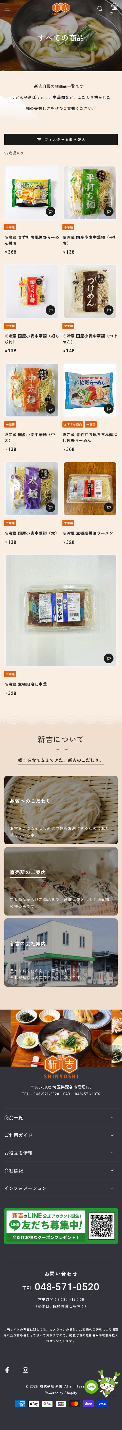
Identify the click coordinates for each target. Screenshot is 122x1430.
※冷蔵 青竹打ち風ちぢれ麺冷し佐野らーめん (89, 437)
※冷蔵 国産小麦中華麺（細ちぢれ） (31, 339)
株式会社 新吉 (51, 1386)
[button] (99, 9)
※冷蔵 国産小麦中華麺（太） (31, 533)
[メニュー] (7, 9)
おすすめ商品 (73, 424)
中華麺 (10, 227)
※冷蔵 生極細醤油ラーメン (87, 533)
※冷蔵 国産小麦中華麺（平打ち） (89, 240)
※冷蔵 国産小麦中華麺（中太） (29, 437)
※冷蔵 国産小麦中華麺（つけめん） (89, 339)
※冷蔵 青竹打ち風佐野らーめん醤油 (31, 240)
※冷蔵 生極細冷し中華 (25, 684)
